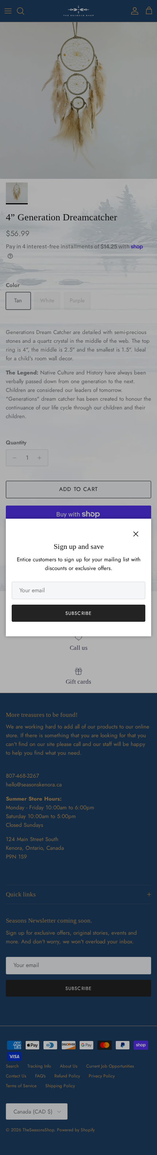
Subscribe (78, 613)
